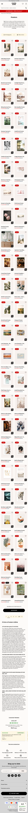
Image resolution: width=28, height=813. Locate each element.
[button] (22, 807)
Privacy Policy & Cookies (14, 799)
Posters (9, 13)
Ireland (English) (14, 807)
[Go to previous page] (6, 616)
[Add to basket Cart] (12, 55)
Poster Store (3, 13)
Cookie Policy (17, 797)
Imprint (23, 797)
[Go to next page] (22, 616)
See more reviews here (14, 744)
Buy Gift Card (15, 793)
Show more (14, 610)
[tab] (22, 4)
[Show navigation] (2, 3)
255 (19, 616)
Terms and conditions (8, 797)
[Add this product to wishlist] (12, 41)
